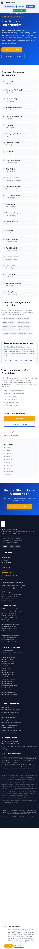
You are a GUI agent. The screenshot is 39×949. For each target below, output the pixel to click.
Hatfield (3, 786)
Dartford (30, 790)
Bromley (15, 782)
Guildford (29, 791)
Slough (30, 793)
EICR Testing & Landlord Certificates (11, 609)
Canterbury (24, 790)
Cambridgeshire (31, 800)
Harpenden (26, 786)
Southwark (4, 779)
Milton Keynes (29, 795)
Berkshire (20, 793)
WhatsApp (21, 6)
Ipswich (8, 800)
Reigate (8, 793)
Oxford (8, 318)
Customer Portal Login (8, 717)
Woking (35, 791)
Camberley (13, 793)
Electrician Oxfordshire (7, 681)
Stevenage (22, 784)
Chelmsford (5, 788)
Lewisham (20, 782)
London (12, 775)
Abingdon (9, 326)
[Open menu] (36, 2)
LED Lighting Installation (7, 639)
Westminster (33, 775)
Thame (24, 330)
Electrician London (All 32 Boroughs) (11, 652)
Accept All (8, 946)
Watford (11, 784)
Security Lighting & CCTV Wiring (9, 641)
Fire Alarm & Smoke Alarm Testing (10, 624)
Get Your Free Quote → (19, 507)
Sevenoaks (19, 791)
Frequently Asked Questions (9, 720)
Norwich (15, 799)
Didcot (23, 326)
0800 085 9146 (6, 562)
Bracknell (11, 795)
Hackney (27, 775)
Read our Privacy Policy (21, 942)
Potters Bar (20, 786)
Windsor (35, 793)
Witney (23, 322)
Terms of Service (22, 817)
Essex (32, 786)
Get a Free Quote (12, 50)
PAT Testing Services (7, 620)
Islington (22, 775)
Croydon (9, 782)
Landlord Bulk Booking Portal (10, 712)
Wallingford (10, 333)
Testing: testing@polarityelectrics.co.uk (13, 585)
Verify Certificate (32, 817)
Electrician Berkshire (6, 677)
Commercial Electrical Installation (10, 635)
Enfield (27, 779)
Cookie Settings (14, 817)
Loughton (8, 790)
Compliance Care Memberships (10, 715)
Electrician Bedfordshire (7, 683)
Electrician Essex (5, 666)
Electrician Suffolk (6, 690)
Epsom (3, 793)
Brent (27, 781)
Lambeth (35, 777)
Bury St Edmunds (15, 800)
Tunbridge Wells (11, 791)
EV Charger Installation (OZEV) (9, 617)
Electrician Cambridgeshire (8, 692)
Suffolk (3, 800)
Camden (17, 775)
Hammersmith (16, 777)
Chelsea (10, 777)
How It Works (5, 707)
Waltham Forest (5, 781)
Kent (13, 790)
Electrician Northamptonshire (9, 685)
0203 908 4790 (14, 56)
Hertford (8, 786)
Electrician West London (7, 661)
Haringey (32, 779)
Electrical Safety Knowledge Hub (11, 730)
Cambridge (5, 802)
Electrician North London (7, 655)
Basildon (17, 788)
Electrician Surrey (6, 670)
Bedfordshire (20, 797)
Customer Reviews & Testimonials (11, 722)
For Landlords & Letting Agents (10, 709)
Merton (25, 782)
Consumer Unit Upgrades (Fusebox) (11, 611)
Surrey (25, 791)
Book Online (30, 6)
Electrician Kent (5, 668)
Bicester (9, 322)
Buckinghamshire (19, 795)
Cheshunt (13, 786)
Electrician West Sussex (7, 674)
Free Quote (20, 418)
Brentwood (29, 788)
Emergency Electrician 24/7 (8, 615)
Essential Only (19, 946)
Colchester (12, 788)
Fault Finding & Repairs (7, 630)
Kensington (4, 777)
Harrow (31, 781)
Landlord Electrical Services (8, 633)
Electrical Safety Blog (7, 727)
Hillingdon (4, 782)
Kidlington (9, 330)
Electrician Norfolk (6, 688)
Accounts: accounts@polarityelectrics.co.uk (14, 588)
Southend (22, 788)
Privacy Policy (3, 817)
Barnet (23, 779)
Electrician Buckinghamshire (8, 679)
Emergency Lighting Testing (8, 622)
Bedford (30, 797)
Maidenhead (4, 795)
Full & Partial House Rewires (8, 613)
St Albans (16, 784)
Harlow (34, 788)
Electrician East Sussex (7, 672)
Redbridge (13, 781)
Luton (26, 797)
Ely (17, 802)
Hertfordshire (5, 784)
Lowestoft (23, 800)
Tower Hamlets (12, 779)
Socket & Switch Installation (8, 637)
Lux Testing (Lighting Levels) (9, 626)
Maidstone (18, 790)
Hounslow (19, 781)
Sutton (29, 782)
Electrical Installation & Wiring (9, 628)
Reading (26, 793)
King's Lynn (21, 799)
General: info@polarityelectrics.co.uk (12, 582)
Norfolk (10, 799)
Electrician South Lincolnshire (9, 694)
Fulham (23, 777)
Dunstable (4, 799)
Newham (18, 779)
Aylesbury (4, 797)
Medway (3, 791)
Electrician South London (8, 657)
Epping (3, 790)
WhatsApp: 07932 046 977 (12, 576)
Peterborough (12, 802)
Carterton (25, 333)
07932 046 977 (6, 567)
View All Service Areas (7, 650)
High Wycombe (11, 797)
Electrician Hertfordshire (7, 663)
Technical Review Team (8, 733)
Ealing (23, 781)
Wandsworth (28, 777)
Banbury (23, 318)
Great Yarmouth (28, 799)
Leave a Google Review (8, 725)
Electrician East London (7, 659)
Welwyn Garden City (31, 784)
